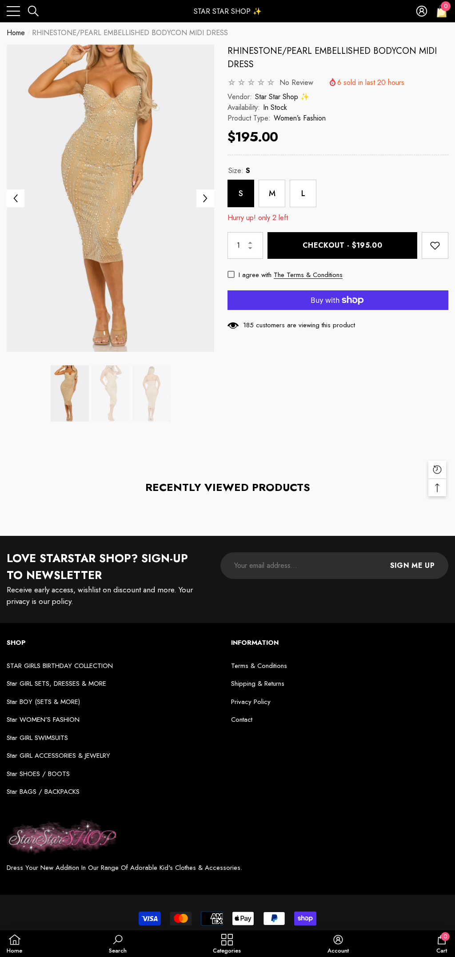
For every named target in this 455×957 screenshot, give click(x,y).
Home (16, 33)
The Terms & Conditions (308, 274)
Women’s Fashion (300, 118)
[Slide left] (15, 198)
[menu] (13, 11)
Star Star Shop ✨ (282, 97)
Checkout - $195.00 (342, 245)
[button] (33, 11)
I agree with (255, 274)
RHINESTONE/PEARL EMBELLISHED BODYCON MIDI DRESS (332, 57)
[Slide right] (205, 198)
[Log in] (421, 11)
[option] (110, 198)
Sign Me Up (412, 565)
